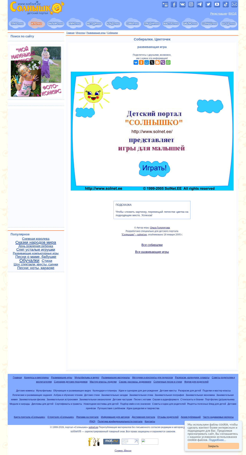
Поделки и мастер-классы (217, 390)
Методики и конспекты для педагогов (152, 377)
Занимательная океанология (95, 399)
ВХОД (232, 13)
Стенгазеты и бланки (192, 399)
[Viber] (162, 62)
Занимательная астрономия (62, 399)
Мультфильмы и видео (87, 377)
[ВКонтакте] (136, 62)
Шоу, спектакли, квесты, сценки (36, 264)
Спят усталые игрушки (35, 250)
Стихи (47, 261)
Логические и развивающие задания (32, 395)
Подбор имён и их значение (135, 404)
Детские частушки (122, 399)
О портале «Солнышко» (60, 417)
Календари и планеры (105, 390)
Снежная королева (35, 238)
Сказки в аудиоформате (166, 399)
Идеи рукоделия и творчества (143, 408)
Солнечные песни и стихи (168, 381)
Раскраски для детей (189, 390)
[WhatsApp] (168, 62)
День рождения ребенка (35, 246)
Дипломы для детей (42, 404)
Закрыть (213, 446)
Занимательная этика (141, 395)
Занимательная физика (32, 399)
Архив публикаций (191, 417)
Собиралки (112, 33)
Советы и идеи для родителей (169, 404)
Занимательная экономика (200, 395)
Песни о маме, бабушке (35, 257)
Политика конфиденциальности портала (120, 421)
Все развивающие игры (152, 252)
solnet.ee (93, 427)
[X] (152, 62)
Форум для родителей (196, 381)
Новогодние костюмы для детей (101, 404)
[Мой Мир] (146, 62)
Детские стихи (92, 395)
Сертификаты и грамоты (68, 404)
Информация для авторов (115, 417)
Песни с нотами (142, 399)
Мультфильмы (44, 390)
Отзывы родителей (168, 417)
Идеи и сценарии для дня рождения (138, 390)
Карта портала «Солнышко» (29, 417)
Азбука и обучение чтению (68, 395)
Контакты (150, 421)
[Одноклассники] (141, 62)
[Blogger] (157, 62)
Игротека (80, 33)
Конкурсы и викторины (36, 377)
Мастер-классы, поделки (103, 381)
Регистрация (218, 13)
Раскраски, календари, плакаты (192, 377)
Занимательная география (169, 395)
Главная (70, 33)
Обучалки (29, 260)
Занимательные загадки (114, 395)
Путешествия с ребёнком (111, 408)
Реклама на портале (87, 417)
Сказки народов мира (35, 242)
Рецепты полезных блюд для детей (206, 404)
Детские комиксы (25, 390)
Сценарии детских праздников (70, 381)
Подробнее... (217, 439)
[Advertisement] (152, 313)
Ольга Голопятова (160, 227)
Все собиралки (152, 245)
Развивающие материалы (115, 377)
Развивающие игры (96, 33)
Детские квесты (168, 390)
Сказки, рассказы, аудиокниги (135, 381)
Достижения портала (143, 417)
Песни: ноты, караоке (35, 268)
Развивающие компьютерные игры (36, 253)
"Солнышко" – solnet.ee (134, 234)
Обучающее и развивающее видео (72, 390)
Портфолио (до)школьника (219, 399)
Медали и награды (20, 404)
